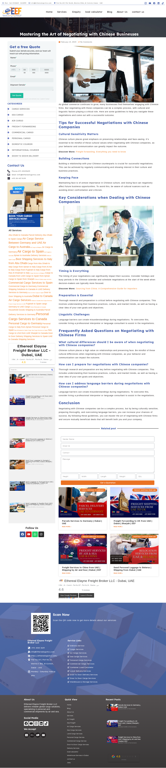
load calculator (93, 11)
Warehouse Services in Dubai (78, 755)
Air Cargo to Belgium (36, 247)
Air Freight (71, 719)
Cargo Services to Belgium (37, 273)
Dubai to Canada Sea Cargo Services (41, 300)
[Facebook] (154, 3)
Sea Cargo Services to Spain (40, 330)
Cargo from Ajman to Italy (24, 267)
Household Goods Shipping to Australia (26, 310)
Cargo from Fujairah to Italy (27, 270)
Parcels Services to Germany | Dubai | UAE (39, 375)
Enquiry (76, 11)
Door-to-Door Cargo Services (78, 744)
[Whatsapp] (35, 534)
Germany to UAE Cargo (19, 307)
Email (13, 76)
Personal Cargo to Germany (25, 323)
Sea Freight (71, 723)
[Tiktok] (163, 3)
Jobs (69, 762)
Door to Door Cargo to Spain (36, 292)
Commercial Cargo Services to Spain (31, 282)
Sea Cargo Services (74, 730)
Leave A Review (86, 595)
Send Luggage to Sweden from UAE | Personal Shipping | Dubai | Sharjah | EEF (39, 504)
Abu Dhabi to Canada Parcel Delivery (25, 235)
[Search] (52, 370)
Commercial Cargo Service (76, 741)
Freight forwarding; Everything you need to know (101, 152)
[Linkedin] (158, 3)
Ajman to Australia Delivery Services (30, 255)
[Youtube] (29, 534)
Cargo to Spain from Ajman (38, 276)
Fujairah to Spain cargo (36, 304)
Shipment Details (18, 85)
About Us (122, 11)
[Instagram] (41, 534)
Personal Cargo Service (75, 737)
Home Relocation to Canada (38, 307)
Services (62, 11)
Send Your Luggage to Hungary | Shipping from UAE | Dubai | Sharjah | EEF (39, 461)
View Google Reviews (68, 595)
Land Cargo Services (74, 734)
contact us (138, 11)
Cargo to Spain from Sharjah (21, 279)
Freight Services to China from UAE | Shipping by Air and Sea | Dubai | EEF (39, 418)
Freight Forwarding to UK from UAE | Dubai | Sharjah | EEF (39, 396)
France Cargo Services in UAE (17, 304)
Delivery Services (73, 748)
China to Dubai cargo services (43, 279)
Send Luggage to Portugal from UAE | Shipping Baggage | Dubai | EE (39, 482)
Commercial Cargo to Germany (23, 286)
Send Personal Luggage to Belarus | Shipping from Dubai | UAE (39, 439)
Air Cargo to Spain (30, 251)
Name (13, 57)
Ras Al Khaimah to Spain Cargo (22, 330)
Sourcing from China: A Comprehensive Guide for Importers (106, 288)
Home (49, 11)
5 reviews (86, 590)
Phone (13, 66)
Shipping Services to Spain (36, 336)
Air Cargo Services (74, 726)
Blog (109, 11)
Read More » (66, 526)
